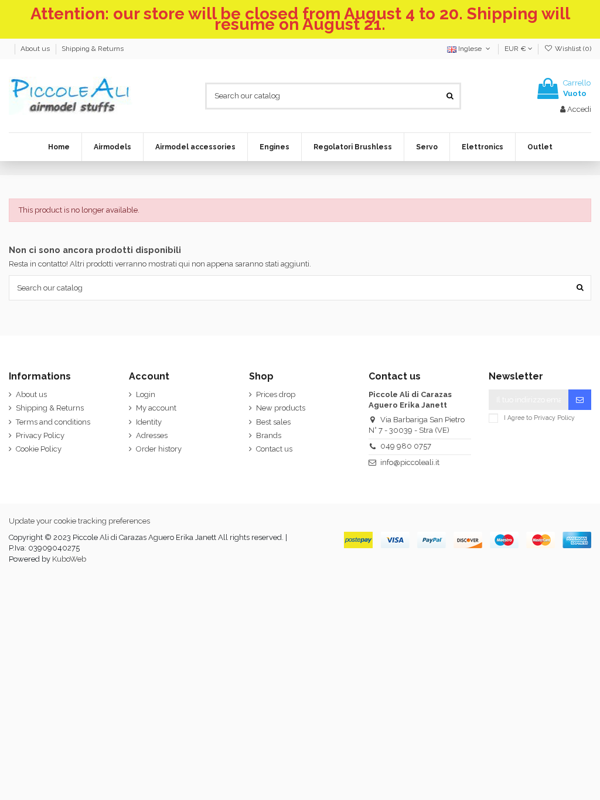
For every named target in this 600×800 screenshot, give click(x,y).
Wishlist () (572, 49)
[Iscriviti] (579, 399)
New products (280, 408)
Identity (149, 422)
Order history (159, 449)
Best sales (273, 422)
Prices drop (275, 394)
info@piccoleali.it (409, 462)
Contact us (274, 449)
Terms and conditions (53, 422)
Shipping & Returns (93, 49)
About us (36, 49)
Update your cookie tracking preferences (79, 521)
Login (145, 394)
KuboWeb (69, 559)
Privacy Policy (40, 435)
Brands (268, 435)
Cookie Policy (39, 449)
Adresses (152, 435)
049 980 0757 (405, 446)
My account (156, 408)
